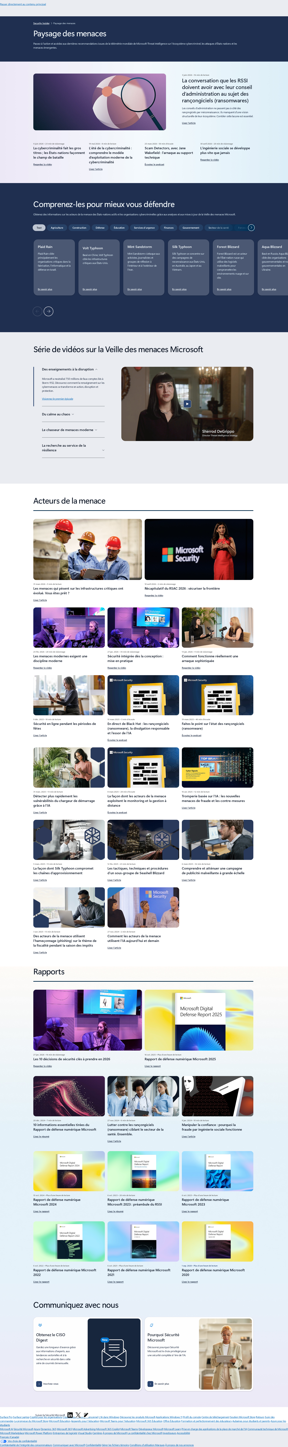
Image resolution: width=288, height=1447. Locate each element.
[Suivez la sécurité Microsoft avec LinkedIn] (70, 1415)
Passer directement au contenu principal (23, 4)
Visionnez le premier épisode (57, 398)
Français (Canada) (9, 1437)
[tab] (39, 227)
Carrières (97, 1433)
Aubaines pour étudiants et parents (251, 1421)
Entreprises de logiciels (65, 1433)
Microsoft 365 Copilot (108, 1429)
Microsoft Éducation (59, 1421)
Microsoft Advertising (84, 1429)
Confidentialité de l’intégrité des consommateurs (26, 1445)
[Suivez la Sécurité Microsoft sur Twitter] (78, 1415)
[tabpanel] (143, 277)
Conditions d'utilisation (142, 1445)
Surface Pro (6, 1417)
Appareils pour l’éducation (85, 1421)
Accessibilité (183, 1433)
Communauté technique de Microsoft (268, 1429)
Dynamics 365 (48, 1429)
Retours (260, 1417)
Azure (37, 1429)
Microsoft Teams (129, 1429)
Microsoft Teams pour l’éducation (118, 1421)
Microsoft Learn (172, 1429)
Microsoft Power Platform (38, 1433)
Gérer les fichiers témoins (115, 1445)
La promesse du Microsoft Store (31, 1421)
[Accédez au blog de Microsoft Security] (86, 1415)
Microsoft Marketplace (12, 1433)
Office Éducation (172, 1421)
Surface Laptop (21, 1417)
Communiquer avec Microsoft (69, 1445)
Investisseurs (169, 1433)
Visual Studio (85, 1433)
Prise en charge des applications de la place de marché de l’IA (214, 1429)
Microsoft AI (6, 1429)
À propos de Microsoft (115, 1433)
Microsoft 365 (64, 1429)
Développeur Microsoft (150, 1429)
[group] (54, 267)
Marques (160, 1445)
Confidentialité (93, 1445)
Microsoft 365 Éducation (149, 1421)
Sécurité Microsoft (23, 1429)
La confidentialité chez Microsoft (144, 1433)
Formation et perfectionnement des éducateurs (206, 1421)
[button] (187, 404)
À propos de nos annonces (179, 1445)
